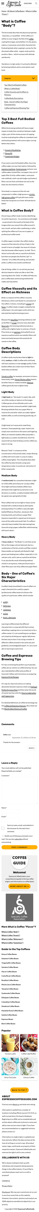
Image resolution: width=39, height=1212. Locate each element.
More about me (18, 886)
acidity (5, 602)
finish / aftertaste (9, 617)
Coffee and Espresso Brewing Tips (16, 108)
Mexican (30, 382)
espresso (17, 332)
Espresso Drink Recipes (10, 677)
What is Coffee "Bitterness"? (12, 939)
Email (4, 816)
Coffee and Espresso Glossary (15, 706)
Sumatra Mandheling (13, 150)
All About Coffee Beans (15, 11)
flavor (4, 307)
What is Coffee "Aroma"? (11, 935)
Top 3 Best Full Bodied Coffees (15, 85)
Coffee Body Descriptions (13, 98)
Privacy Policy (7, 1186)
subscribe (18, 839)
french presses (21, 169)
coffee (31, 39)
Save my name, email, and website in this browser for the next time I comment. (20, 828)
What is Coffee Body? (12, 88)
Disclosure (6, 1192)
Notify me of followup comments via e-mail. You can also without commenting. (17, 839)
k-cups (14, 323)
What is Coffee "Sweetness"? (12, 943)
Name (4, 808)
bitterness (7, 606)
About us (16, 1104)
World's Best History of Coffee (15, 709)
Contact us (6, 1181)
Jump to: (7, 78)
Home (4, 11)
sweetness (7, 610)
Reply (32, 748)
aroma (28, 304)
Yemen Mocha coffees (23, 379)
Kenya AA (8, 153)
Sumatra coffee (7, 376)
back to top (18, 1090)
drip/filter (14, 320)
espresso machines (8, 169)
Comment (6, 776)
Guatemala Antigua (12, 156)
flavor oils (5, 326)
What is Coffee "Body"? (10, 932)
